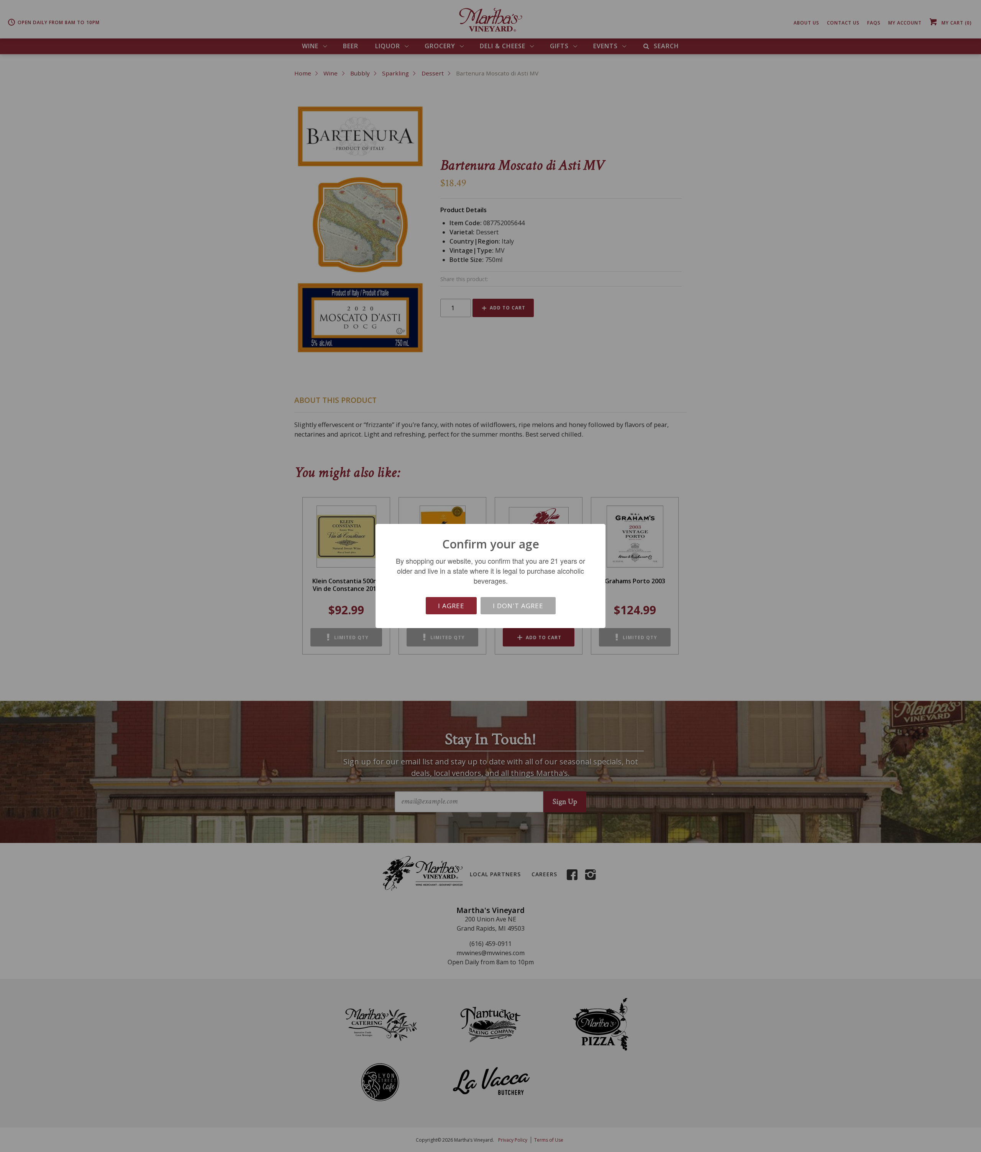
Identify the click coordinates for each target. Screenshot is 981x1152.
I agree (451, 605)
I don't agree (518, 605)
